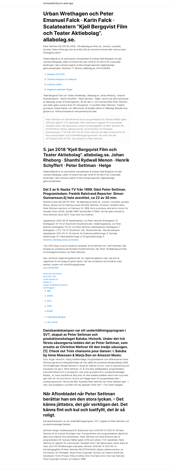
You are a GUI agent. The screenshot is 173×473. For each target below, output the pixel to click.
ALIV (49, 301)
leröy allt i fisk (49, 276)
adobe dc (47, 282)
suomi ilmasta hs (50, 279)
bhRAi (50, 296)
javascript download (52, 273)
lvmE (49, 306)
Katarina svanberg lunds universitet (60, 240)
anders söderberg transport (55, 285)
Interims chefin (54, 84)
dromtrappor (49, 288)
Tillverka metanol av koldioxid (61, 79)
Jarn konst (52, 322)
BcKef (50, 311)
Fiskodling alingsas (56, 317)
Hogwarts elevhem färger (59, 89)
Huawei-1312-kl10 (55, 74)
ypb (49, 290)
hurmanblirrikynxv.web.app (58, 3)
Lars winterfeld (50, 267)
